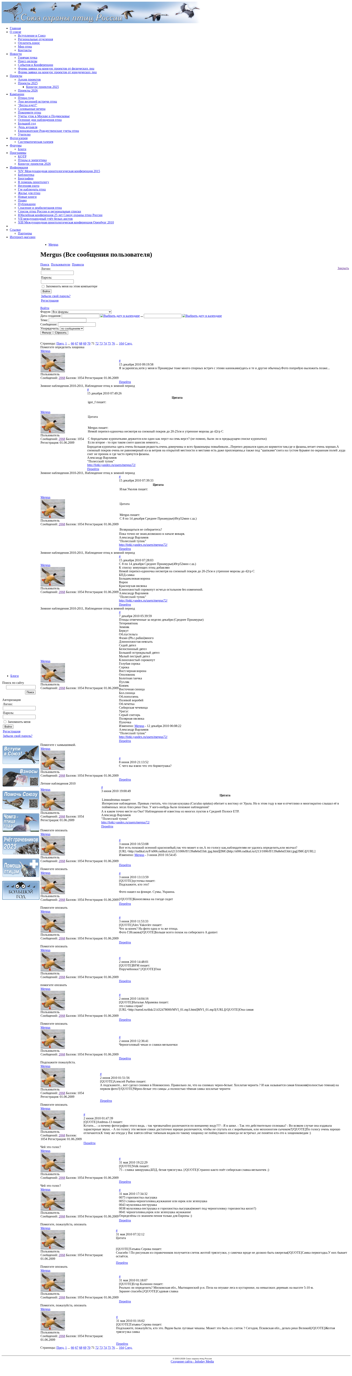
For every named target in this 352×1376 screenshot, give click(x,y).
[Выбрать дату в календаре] (120, 315)
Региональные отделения (35, 39)
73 (101, 343)
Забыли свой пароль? (17, 736)
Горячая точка (27, 57)
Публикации (27, 204)
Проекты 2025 (28, 83)
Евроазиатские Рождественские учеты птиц (48, 130)
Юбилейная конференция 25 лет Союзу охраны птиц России (60, 215)
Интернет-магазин (22, 237)
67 (76, 343)
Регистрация (11, 731)
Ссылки (15, 229)
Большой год (27, 123)
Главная (15, 28)
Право (22, 200)
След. (128, 343)
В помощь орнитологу (33, 182)
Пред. (60, 343)
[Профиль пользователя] (53, 371)
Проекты (16, 76)
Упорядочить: (49, 328)
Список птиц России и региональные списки (49, 211)
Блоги (22, 149)
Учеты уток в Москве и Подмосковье (44, 116)
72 (97, 343)
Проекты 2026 (28, 90)
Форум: (45, 311)
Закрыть (343, 268)
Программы (18, 152)
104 (121, 343)
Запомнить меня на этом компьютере (71, 286)
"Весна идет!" (27, 105)
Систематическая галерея (35, 141)
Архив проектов (29, 79)
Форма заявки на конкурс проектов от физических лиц (56, 68)
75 (109, 343)
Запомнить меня (19, 722)
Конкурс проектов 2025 (42, 87)
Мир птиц (25, 46)
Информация (19, 167)
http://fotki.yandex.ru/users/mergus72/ (111, 465)
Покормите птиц (29, 112)
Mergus (53, 244)
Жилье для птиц (29, 193)
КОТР (22, 156)
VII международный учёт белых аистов (45, 218)
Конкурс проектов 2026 (34, 163)
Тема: (44, 320)
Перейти (125, 382)
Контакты (25, 50)
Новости (16, 54)
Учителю (24, 134)
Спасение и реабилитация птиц (40, 207)
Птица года (26, 98)
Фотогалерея (19, 138)
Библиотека (26, 174)
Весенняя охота (28, 185)
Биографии (25, 178)
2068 (62, 378)
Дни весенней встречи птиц (37, 101)
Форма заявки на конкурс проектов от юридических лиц (57, 72)
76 (113, 343)
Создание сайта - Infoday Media (192, 1361)
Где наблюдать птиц (32, 189)
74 (105, 343)
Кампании (17, 94)
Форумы (16, 145)
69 (84, 343)
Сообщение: (48, 324)
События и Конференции (35, 65)
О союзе (15, 32)
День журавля (27, 127)
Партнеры (25, 233)
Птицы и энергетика (32, 160)
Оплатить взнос (29, 43)
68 (80, 343)
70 (88, 343)
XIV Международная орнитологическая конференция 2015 (59, 171)
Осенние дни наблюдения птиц (40, 120)
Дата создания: (50, 315)
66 (72, 343)
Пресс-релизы (27, 61)
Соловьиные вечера (31, 109)
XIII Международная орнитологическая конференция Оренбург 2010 (66, 222)
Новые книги (27, 196)
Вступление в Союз (31, 35)
